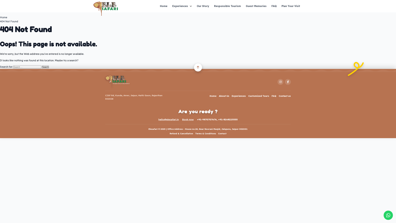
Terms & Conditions (205, 133)
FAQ (274, 6)
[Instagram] (280, 82)
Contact (222, 133)
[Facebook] (288, 82)
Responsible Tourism (227, 6)
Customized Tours (258, 96)
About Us (224, 96)
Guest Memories (256, 6)
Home (163, 6)
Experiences (180, 6)
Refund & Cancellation (181, 133)
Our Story (203, 6)
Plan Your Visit (291, 6)
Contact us (285, 96)
